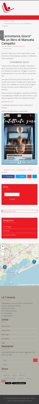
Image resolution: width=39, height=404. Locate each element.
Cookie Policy (6, 330)
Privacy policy (6, 326)
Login (3, 343)
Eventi (12, 21)
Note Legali (5, 334)
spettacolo (7, 170)
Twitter (22, 176)
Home (6, 21)
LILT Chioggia (7, 227)
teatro (13, 170)
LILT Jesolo (6, 231)
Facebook (9, 176)
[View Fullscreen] (2, 253)
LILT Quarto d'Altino (9, 235)
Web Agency (5, 339)
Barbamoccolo (8, 102)
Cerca (13, 199)
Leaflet (21, 285)
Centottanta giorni (21, 170)
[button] (34, 262)
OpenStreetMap (28, 285)
